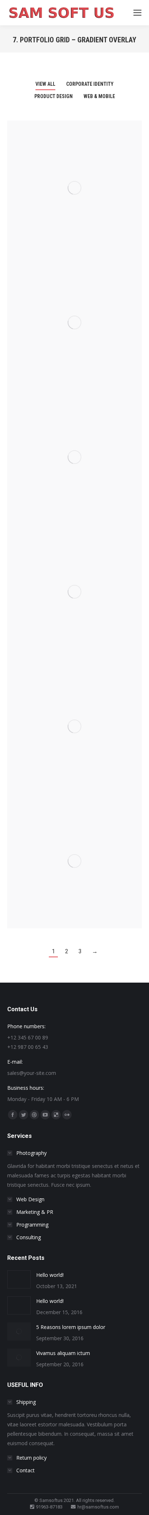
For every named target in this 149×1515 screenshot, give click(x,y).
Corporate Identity (90, 84)
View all (45, 84)
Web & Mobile (99, 96)
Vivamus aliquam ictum (63, 1353)
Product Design (53, 96)
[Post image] (74, 188)
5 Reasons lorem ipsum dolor (70, 1327)
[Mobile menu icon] (137, 12)
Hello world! (50, 1274)
